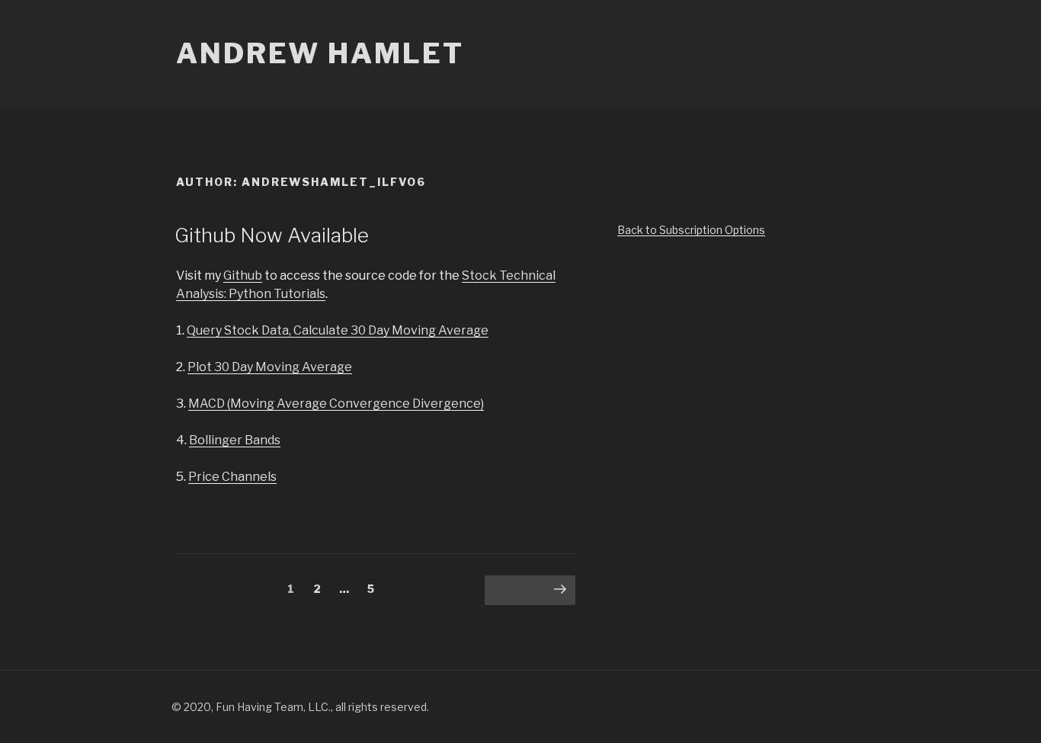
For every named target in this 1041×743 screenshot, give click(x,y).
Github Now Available (272, 235)
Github (242, 275)
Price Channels (232, 476)
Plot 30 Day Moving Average (269, 367)
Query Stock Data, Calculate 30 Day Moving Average (337, 330)
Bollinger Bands (234, 440)
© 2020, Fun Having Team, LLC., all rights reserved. (300, 706)
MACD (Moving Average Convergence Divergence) (336, 403)
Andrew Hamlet (319, 53)
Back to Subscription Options (691, 229)
